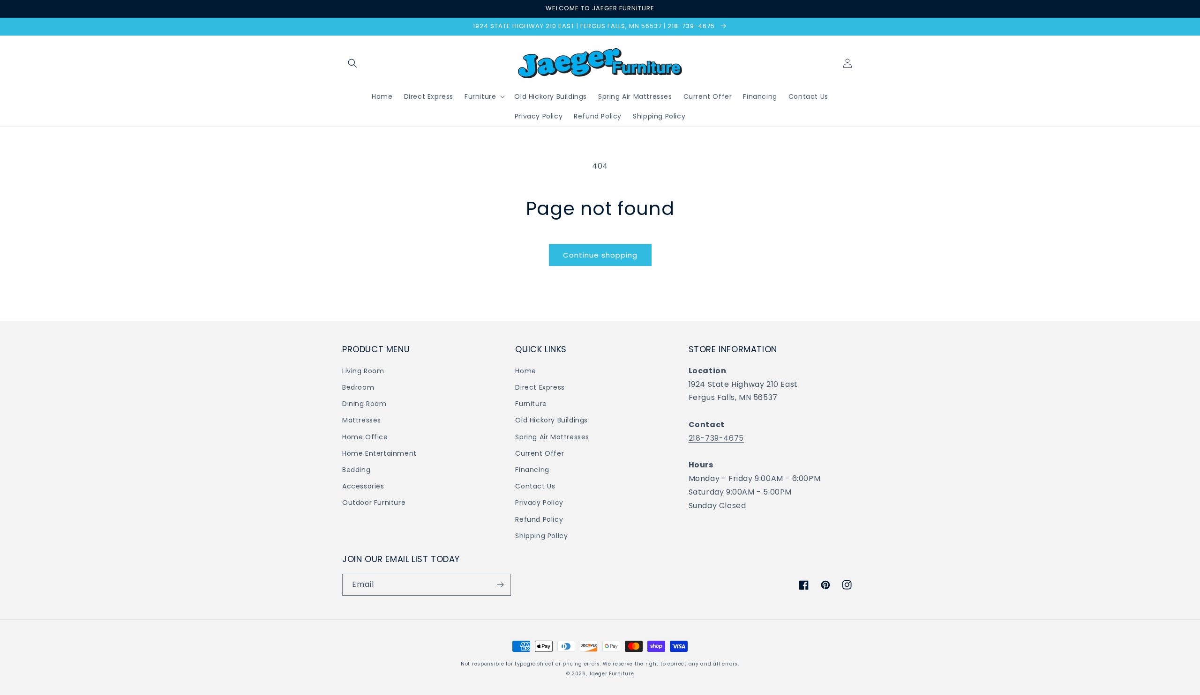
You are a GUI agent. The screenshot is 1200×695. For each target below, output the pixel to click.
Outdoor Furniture (373, 502)
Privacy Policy (539, 502)
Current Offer (539, 453)
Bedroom (358, 387)
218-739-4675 (716, 438)
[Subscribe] (500, 585)
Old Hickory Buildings (551, 420)
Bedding (356, 469)
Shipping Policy (541, 535)
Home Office (365, 437)
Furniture (531, 403)
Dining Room (364, 403)
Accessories (363, 486)
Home (525, 371)
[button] (352, 63)
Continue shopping (600, 255)
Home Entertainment (379, 453)
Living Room (363, 371)
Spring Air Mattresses (552, 437)
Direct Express (539, 387)
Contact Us (535, 486)
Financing (532, 469)
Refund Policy (539, 519)
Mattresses (361, 420)
